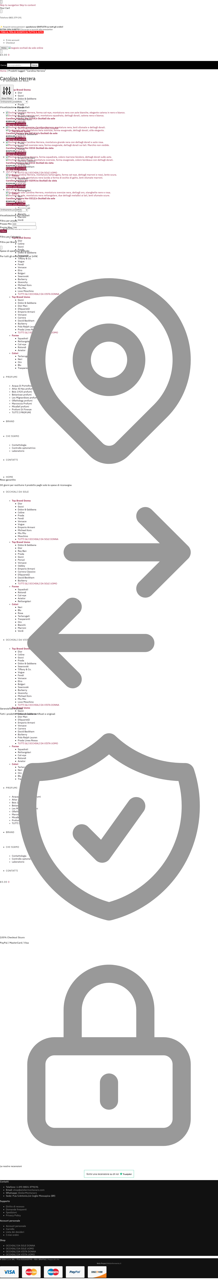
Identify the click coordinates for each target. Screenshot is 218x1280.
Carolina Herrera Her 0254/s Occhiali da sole (30, 118)
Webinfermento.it (114, 1263)
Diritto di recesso (15, 1206)
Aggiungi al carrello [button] (16, 124)
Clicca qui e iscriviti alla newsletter (36, 29)
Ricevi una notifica (16, 186)
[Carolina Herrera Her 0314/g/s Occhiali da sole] (86, 129)
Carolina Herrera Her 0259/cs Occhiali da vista (31, 180)
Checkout (10, 42)
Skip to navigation (9, 5)
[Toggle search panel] (1, 51)
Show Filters (6, 98)
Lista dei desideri (15, 1231)
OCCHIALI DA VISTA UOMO (20, 1254)
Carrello (10, 1228)
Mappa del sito (53, 1259)
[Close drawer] (1, 11)
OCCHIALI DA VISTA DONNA (21, 1251)
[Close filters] (1, 247)
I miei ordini (12, 1234)
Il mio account (12, 40)
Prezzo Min (6, 223)
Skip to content (28, 5)
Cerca (34, 65)
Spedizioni (11, 1212)
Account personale (16, 1225)
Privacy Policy (13, 1215)
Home (3, 70)
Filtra (3, 231)
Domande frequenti (16, 1209)
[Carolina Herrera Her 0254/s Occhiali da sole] (86, 114)
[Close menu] (1, 2)
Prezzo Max (6, 227)
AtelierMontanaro (27, 1192)
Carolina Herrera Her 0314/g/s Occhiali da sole (32, 133)
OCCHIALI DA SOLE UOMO (20, 1248)
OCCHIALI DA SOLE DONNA (20, 1245)
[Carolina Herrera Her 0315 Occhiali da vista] (86, 144)
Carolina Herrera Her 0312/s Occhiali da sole (30, 198)
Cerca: (4, 65)
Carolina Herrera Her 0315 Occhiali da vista (30, 148)
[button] (5, 54)
